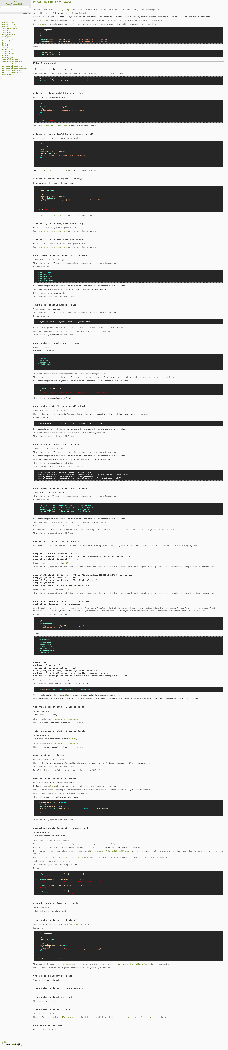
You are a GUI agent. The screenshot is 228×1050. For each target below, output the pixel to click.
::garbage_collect (7, 49)
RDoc (13, 1044)
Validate (4, 1042)
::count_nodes (6, 30)
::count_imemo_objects (9, 28)
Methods (21, 4)
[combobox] (15, 7)
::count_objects (6, 32)
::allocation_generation (8, 20)
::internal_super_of (7, 53)
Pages (8, 4)
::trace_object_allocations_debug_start (14, 68)
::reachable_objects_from (9, 60)
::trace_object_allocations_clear (12, 66)
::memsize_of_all (7, 58)
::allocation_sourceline (8, 26)
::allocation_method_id (8, 22)
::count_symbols (6, 37)
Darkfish (11, 1046)
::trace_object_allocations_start (11, 70)
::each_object (5, 47)
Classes (14, 4)
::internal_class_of (7, 51)
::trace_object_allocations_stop (11, 72)
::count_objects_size (8, 35)
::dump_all (4, 45)
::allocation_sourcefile (8, 24)
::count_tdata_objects (8, 39)
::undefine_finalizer (7, 74)
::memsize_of (5, 55)
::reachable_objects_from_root (11, 62)
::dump (3, 43)
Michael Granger (21, 1046)
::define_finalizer (6, 41)
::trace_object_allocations (10, 64)
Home (15, 1)
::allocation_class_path (9, 18)
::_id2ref (4, 16)
